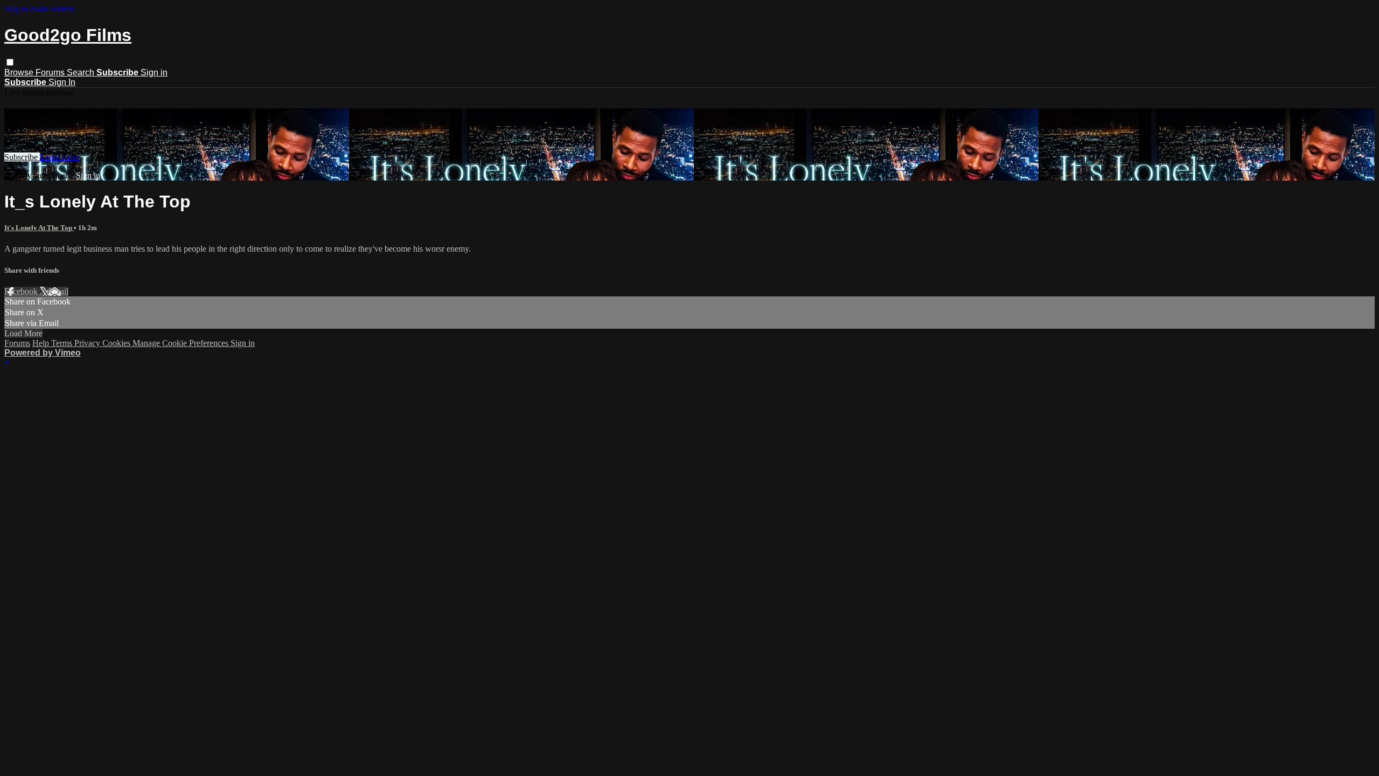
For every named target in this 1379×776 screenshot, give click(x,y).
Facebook (22, 291)
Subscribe (22, 157)
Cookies (117, 343)
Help (41, 343)
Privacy (88, 343)
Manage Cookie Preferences (182, 343)
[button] (9, 62)
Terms (62, 343)
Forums (51, 72)
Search (81, 72)
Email (58, 291)
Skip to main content (39, 8)
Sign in (154, 72)
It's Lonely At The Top (39, 228)
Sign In (61, 82)
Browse (20, 72)
